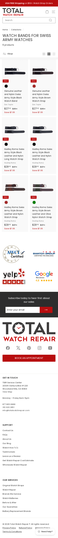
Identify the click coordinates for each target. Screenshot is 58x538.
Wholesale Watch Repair (15, 464)
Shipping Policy (42, 527)
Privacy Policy (9, 527)
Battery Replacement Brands (17, 511)
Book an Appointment (29, 358)
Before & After (9, 502)
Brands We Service (12, 494)
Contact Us (8, 430)
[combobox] (29, 20)
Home (5, 30)
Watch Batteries (10, 498)
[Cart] (47, 11)
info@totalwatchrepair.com (16, 410)
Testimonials (9, 451)
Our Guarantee (10, 506)
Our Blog (7, 443)
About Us (7, 439)
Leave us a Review (12, 456)
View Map (7, 391)
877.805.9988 (9, 404)
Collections (16, 30)
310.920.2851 (8, 407)
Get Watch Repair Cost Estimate (18, 460)
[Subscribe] (46, 310)
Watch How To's (10, 447)
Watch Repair (9, 489)
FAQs (5, 434)
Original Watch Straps (13, 485)
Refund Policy (25, 527)
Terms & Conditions (12, 531)
